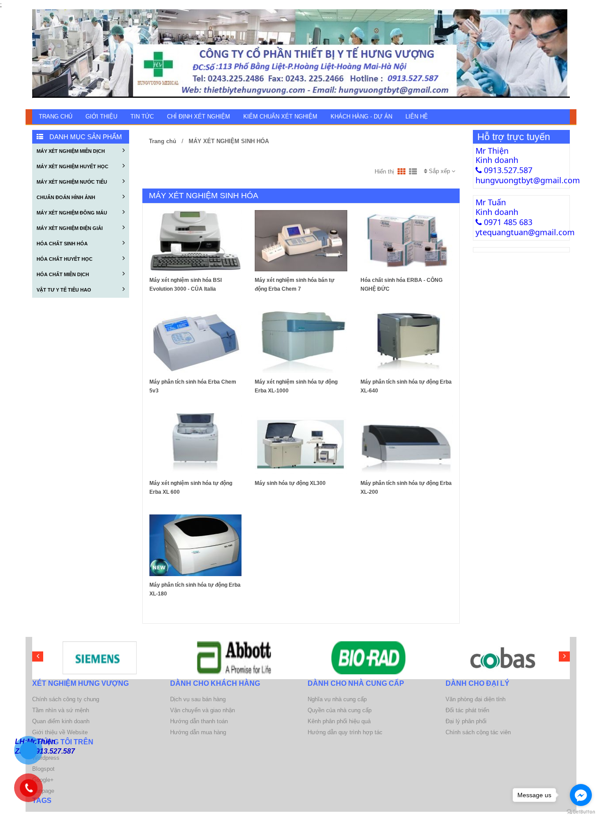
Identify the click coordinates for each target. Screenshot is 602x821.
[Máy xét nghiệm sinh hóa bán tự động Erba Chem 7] (301, 240)
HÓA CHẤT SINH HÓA (62, 243)
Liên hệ (416, 116)
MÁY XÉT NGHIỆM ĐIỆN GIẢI (70, 228)
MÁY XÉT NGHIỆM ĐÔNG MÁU (72, 212)
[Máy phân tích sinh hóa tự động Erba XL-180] (195, 544)
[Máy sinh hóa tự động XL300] (301, 443)
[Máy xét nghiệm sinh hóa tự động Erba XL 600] (195, 443)
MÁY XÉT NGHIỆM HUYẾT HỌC (72, 166)
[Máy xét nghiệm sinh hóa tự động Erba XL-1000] (301, 341)
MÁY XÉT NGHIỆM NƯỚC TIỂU (72, 182)
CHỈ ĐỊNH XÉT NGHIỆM (198, 116)
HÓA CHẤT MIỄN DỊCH (63, 274)
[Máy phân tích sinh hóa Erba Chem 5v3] (195, 341)
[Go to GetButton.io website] (581, 812)
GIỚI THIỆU (101, 116)
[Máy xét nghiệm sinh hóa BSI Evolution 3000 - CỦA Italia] (195, 240)
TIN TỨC (142, 116)
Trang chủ (55, 116)
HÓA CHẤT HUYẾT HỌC (65, 259)
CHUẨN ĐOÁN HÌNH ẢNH (66, 197)
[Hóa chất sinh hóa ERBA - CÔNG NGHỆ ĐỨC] (406, 240)
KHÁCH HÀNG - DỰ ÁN (361, 116)
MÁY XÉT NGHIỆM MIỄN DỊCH (71, 151)
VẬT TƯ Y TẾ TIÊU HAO (64, 289)
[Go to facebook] (581, 795)
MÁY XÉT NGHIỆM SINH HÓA (228, 141)
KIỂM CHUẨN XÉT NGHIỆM (280, 116)
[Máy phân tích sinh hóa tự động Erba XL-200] (406, 443)
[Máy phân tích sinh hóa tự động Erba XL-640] (406, 341)
